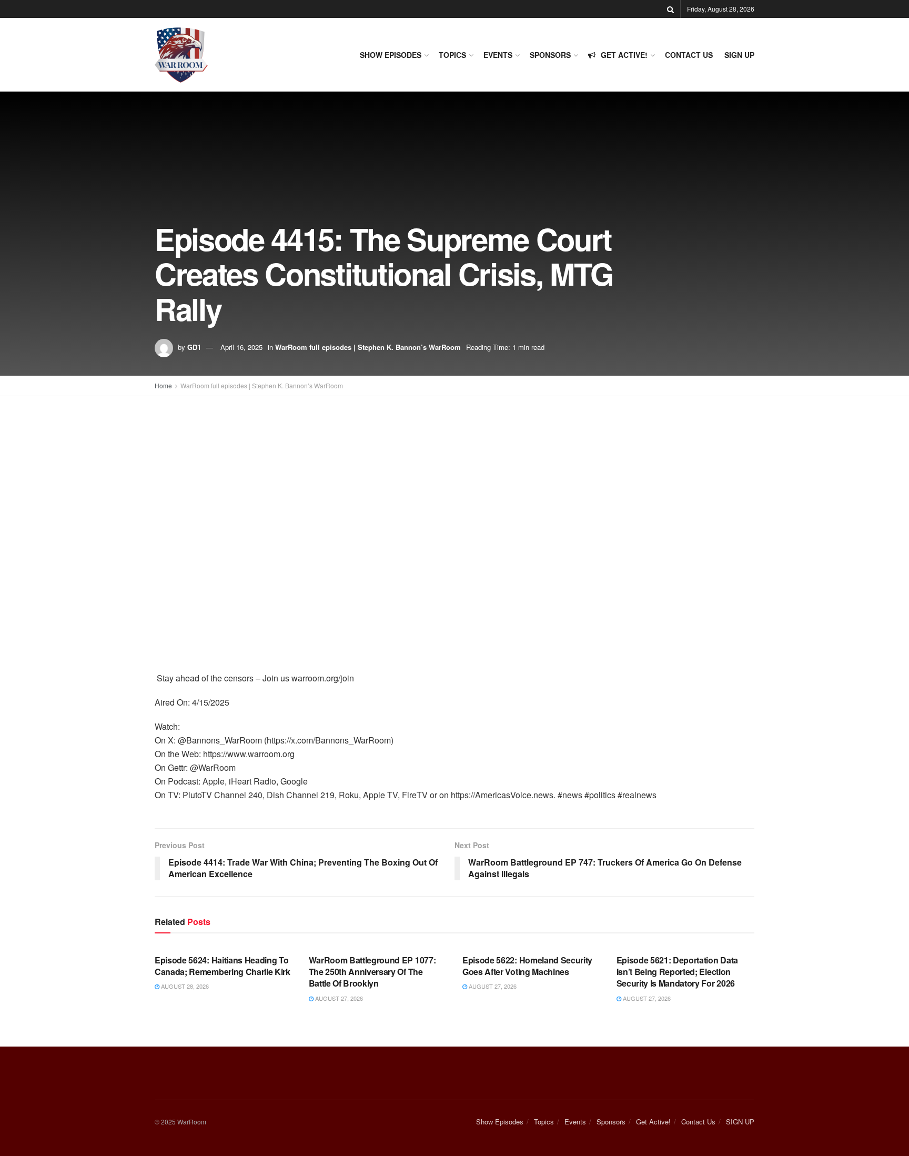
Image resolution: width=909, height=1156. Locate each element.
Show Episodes (390, 54)
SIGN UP (739, 54)
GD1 (194, 347)
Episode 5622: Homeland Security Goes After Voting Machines (527, 966)
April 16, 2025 (241, 347)
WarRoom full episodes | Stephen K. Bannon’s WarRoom (368, 347)
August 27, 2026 (338, 998)
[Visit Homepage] (181, 55)
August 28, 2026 (184, 986)
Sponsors (550, 54)
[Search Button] (670, 9)
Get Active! (624, 54)
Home (163, 385)
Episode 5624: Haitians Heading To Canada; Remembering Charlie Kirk (222, 966)
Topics (452, 54)
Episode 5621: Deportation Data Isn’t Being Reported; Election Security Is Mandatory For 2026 (677, 972)
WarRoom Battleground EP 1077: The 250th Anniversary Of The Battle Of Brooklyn (372, 972)
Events (497, 54)
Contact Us (689, 54)
